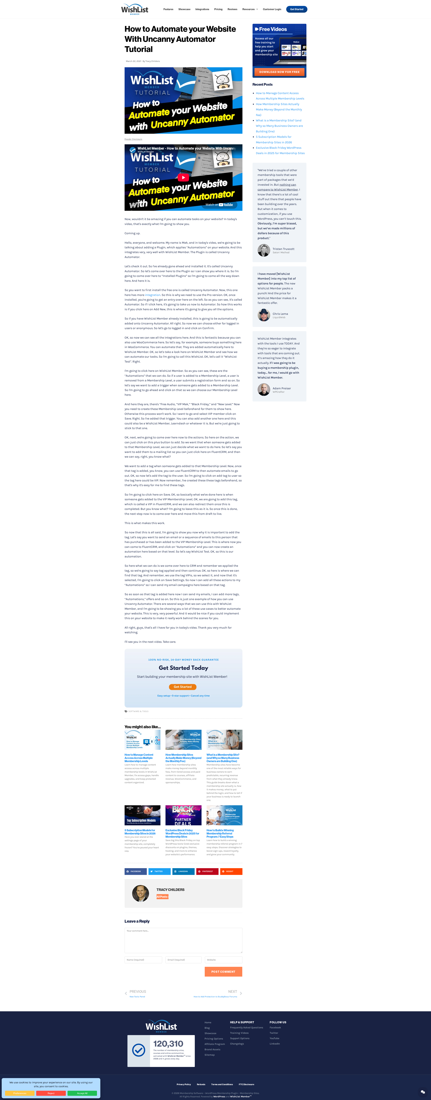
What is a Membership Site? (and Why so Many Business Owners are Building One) (223, 758)
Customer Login (272, 9)
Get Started (296, 9)
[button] (136, 871)
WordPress (219, 1096)
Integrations (202, 9)
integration (152, 295)
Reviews (232, 9)
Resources (248, 9)
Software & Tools (138, 711)
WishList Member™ (241, 1096)
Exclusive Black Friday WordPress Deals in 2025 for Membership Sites (182, 833)
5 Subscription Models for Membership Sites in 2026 (140, 832)
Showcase (184, 9)
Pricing (218, 9)
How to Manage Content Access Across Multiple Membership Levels (139, 758)
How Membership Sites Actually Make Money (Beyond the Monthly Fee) (183, 758)
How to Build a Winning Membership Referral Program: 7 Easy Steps (220, 833)
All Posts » (163, 896)
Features (168, 9)
